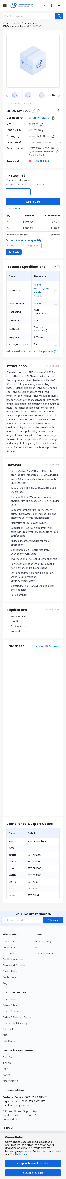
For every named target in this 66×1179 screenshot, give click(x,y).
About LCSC (9, 941)
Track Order (9, 999)
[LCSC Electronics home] (21, 5)
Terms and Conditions (15, 965)
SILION (32, 118)
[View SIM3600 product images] (33, 61)
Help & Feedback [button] (15, 351)
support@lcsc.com (20, 1105)
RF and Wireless (31, 23)
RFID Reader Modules (13, 26)
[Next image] (58, 95)
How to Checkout (12, 1011)
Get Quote (13, 252)
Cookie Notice (10, 977)
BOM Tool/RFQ (43, 941)
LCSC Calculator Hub (46, 953)
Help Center (9, 1041)
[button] (5, 5)
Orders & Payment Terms (17, 1017)
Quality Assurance (13, 959)
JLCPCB (7, 1063)
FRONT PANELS (10, 1081)
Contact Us (9, 947)
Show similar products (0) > (44, 351)
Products (16, 23)
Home (5, 23)
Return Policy (10, 1005)
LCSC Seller (9, 953)
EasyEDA (7, 1057)
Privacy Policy (10, 971)
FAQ (5, 1035)
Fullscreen (37, 646)
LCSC (5, 1069)
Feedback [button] (8, 1029)
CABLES (6, 1075)
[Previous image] (7, 95)
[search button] (59, 16)
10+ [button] (7, 228)
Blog (5, 983)
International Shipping (15, 1023)
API (36, 947)
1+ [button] (7, 222)
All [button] (54, 266)
